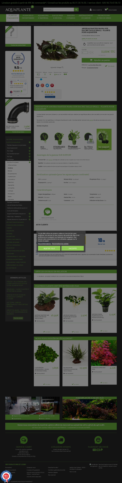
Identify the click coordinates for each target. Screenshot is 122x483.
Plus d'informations (44, 243)
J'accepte (73, 248)
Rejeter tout (49, 248)
